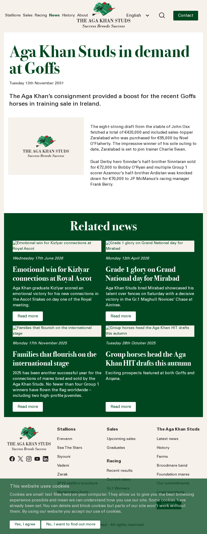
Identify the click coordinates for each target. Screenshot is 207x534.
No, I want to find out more (70, 524)
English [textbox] (133, 15)
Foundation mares (173, 475)
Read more (28, 316)
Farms (162, 457)
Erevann (64, 439)
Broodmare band (172, 466)
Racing (41, 16)
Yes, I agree (25, 524)
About (82, 16)
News (54, 16)
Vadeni (63, 466)
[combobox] (137, 15)
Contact (185, 16)
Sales (28, 16)
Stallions (13, 16)
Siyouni (63, 457)
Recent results (120, 471)
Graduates (116, 448)
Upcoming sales (121, 439)
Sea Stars (69, 448)
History (68, 16)
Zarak (62, 475)
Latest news (167, 439)
